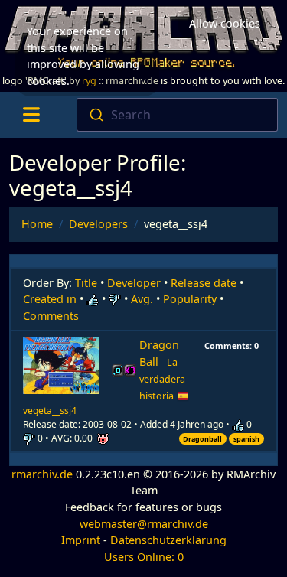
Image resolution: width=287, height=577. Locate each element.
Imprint (80, 540)
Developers (98, 224)
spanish (246, 439)
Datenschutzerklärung (168, 540)
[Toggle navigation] (31, 114)
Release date (203, 282)
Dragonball (202, 439)
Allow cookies (224, 23)
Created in (50, 299)
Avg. (142, 299)
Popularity (190, 299)
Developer (134, 282)
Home (37, 224)
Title (86, 282)
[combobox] (177, 115)
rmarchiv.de (42, 474)
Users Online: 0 (144, 556)
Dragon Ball (162, 369)
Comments (51, 315)
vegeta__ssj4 (50, 410)
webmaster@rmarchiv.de (144, 524)
